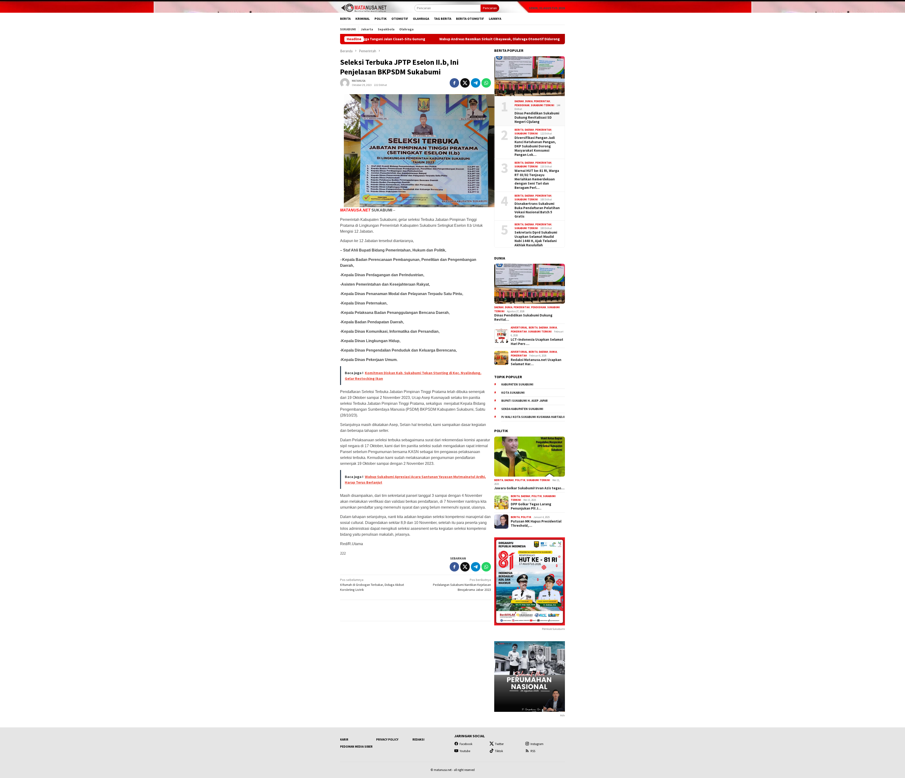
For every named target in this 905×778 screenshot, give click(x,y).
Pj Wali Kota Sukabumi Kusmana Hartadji (533, 417)
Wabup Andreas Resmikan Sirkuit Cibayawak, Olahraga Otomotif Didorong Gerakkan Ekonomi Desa (454, 39)
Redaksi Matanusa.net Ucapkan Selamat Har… (536, 362)
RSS (533, 751)
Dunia (529, 101)
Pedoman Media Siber (356, 747)
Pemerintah (542, 101)
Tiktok (499, 751)
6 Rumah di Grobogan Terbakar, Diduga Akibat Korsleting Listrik (372, 585)
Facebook (466, 744)
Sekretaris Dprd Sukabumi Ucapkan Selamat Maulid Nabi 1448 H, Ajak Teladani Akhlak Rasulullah (535, 238)
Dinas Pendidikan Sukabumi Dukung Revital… (523, 317)
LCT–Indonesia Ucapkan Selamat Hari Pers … (537, 341)
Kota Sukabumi (513, 393)
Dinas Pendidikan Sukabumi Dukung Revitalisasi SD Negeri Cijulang (536, 117)
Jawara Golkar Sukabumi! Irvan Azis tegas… (529, 488)
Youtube (465, 751)
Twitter (499, 744)
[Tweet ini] (465, 83)
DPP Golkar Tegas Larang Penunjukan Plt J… (531, 506)
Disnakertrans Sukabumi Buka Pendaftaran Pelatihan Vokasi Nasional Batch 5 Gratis (537, 210)
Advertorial (519, 327)
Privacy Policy (387, 739)
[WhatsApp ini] (486, 83)
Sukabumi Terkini (542, 105)
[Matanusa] (363, 7)
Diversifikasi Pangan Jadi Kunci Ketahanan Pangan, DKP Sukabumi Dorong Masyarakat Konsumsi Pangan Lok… (535, 146)
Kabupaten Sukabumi (517, 384)
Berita (518, 129)
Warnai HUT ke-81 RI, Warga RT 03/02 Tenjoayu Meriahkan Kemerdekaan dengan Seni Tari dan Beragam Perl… (536, 179)
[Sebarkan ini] (454, 83)
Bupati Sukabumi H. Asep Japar (524, 401)
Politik (520, 480)
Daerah (519, 101)
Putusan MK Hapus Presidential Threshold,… (536, 523)
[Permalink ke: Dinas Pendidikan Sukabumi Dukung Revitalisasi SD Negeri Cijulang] (529, 76)
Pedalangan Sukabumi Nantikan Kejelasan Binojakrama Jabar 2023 (462, 585)
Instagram (537, 744)
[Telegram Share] (475, 83)
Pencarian (490, 8)
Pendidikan (522, 105)
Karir (344, 739)
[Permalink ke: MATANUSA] (345, 82)
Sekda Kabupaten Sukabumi (522, 409)
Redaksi (418, 739)
